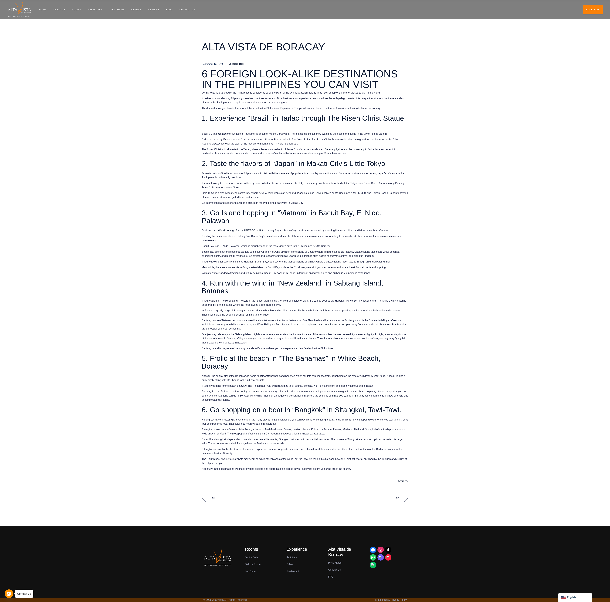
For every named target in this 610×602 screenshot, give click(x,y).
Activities (292, 557)
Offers (290, 564)
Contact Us (334, 569)
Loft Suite (250, 571)
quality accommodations (253, 391)
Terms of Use (381, 600)
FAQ (330, 576)
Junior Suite (251, 557)
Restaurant (293, 571)
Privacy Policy (399, 600)
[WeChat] (373, 565)
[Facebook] (373, 550)
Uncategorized (236, 63)
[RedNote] (388, 557)
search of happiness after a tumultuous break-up (321, 324)
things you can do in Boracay (348, 395)
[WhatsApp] (373, 557)
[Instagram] (380, 550)
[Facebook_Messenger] (9, 593)
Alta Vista (217, 600)
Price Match (335, 562)
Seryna (319, 193)
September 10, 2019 (212, 64)
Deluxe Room (253, 564)
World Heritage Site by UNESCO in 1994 (241, 230)
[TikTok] (388, 550)
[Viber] (380, 557)
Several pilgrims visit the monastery (345, 149)
